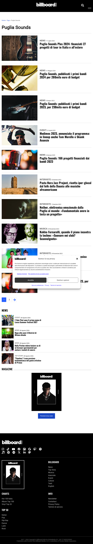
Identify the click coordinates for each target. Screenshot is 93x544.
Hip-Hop (5, 520)
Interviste (45, 179)
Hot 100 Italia (7, 499)
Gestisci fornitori (22, 274)
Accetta (31, 280)
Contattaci (52, 501)
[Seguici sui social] (3, 449)
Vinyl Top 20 (7, 504)
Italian (4, 515)
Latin (4, 526)
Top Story (19, 356)
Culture (51, 481)
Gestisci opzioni (63, 280)
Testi (50, 483)
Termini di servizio (55, 507)
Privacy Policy (53, 504)
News (42, 40)
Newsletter (52, 499)
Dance (4, 523)
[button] (77, 259)
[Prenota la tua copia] (46, 392)
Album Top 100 (8, 501)
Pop (3, 518)
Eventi (43, 130)
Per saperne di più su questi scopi (38, 274)
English (51, 486)
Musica (43, 229)
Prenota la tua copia (46, 416)
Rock (4, 529)
